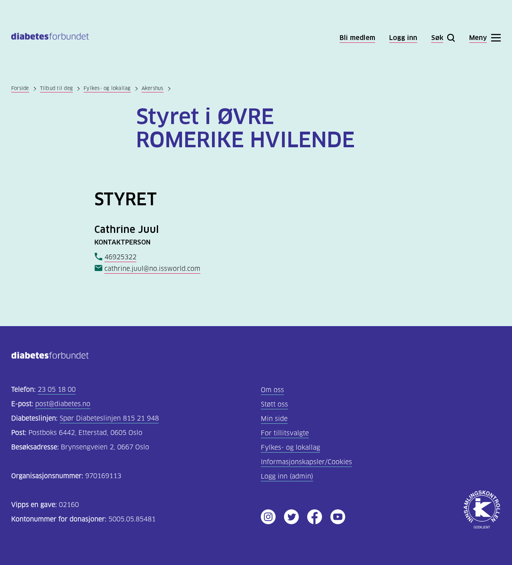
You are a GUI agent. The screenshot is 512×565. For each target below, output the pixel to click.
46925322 (120, 257)
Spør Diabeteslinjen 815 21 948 (109, 418)
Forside (20, 88)
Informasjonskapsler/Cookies (306, 462)
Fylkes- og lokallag (107, 88)
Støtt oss (274, 404)
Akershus (153, 88)
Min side (274, 419)
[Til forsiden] (50, 38)
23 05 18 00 (57, 389)
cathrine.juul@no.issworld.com (152, 268)
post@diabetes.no (62, 404)
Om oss (272, 390)
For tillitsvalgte (285, 433)
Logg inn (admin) (287, 476)
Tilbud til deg (56, 88)
